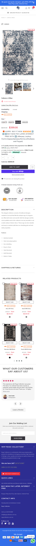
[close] (34, 3)
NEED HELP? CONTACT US (12, 473)
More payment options (18, 174)
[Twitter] (5, 523)
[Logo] (18, 7)
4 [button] (21, 360)
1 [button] (14, 360)
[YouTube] (13, 523)
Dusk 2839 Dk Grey (26, 349)
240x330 (25, 122)
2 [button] (16, 360)
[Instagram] (9, 523)
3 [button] (19, 360)
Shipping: (4, 112)
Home (3, 17)
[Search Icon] (6, 8)
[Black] (10, 358)
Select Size (9, 302)
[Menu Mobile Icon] (2, 8)
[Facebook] (2, 523)
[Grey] (10, 317)
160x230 (11, 122)
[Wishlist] (29, 8)
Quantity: (4, 154)
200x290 (18, 122)
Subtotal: (4, 162)
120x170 (4, 122)
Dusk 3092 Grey (26, 308)
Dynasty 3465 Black (9, 349)
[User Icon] (26, 8)
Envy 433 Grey (9, 308)
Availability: (5, 109)
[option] (18, 13)
